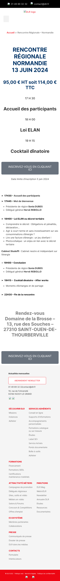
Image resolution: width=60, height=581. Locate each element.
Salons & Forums (16, 503)
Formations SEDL (16, 470)
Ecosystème (16, 518)
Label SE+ (33, 439)
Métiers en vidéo (16, 499)
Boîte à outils (34, 451)
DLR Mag (41, 487)
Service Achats (35, 443)
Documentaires (43, 511)
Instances (13, 417)
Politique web (19, 573)
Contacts (14, 550)
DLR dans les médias (18, 544)
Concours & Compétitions (20, 507)
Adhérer (12, 421)
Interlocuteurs (15, 559)
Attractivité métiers (20, 483)
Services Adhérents (40, 408)
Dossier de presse (17, 540)
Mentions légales (30, 573)
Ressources (42, 507)
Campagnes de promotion (21, 487)
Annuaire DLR (43, 499)
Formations (15, 461)
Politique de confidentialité (46, 573)
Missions (12, 413)
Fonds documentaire (38, 447)
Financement (15, 466)
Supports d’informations (40, 417)
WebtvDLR (41, 491)
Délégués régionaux (18, 491)
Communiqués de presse (20, 536)
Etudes (40, 503)
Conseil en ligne (36, 413)
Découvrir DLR (17, 408)
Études (32, 435)
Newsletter (42, 495)
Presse (12, 532)
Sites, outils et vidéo (18, 495)
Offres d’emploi (16, 511)
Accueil (11, 32)
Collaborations (15, 526)
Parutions (42, 483)
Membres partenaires (18, 522)
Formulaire (13, 555)
